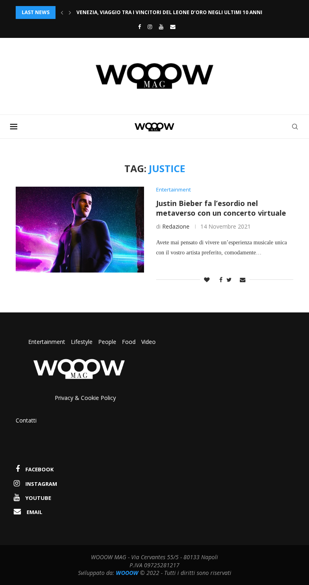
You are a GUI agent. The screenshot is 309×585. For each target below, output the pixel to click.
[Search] (295, 126)
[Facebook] (137, 26)
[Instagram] (150, 26)
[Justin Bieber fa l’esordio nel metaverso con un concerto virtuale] (80, 230)
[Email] (172, 26)
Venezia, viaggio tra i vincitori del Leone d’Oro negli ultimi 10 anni (169, 12)
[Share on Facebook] (218, 279)
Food (129, 342)
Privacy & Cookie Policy (85, 398)
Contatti (26, 420)
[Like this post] (207, 279)
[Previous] (62, 12)
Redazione (176, 226)
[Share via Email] (242, 279)
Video (148, 342)
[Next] (70, 12)
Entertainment (47, 342)
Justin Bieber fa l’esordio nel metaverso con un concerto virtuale (221, 208)
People (107, 342)
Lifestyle (82, 342)
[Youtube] (161, 26)
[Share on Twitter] (229, 279)
